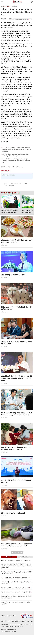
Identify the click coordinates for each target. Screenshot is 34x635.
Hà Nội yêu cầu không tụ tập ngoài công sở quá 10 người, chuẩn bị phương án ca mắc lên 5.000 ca (16, 149)
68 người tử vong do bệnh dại (13, 513)
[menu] (2, 1)
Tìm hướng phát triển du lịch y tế (14, 275)
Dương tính (16, 166)
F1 (22, 166)
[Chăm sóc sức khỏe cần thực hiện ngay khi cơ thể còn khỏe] (17, 226)
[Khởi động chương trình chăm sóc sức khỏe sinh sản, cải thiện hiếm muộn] (17, 399)
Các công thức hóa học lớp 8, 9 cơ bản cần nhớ (14, 588)
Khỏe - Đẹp (6, 6)
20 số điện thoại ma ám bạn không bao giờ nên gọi (15, 577)
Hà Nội (8, 166)
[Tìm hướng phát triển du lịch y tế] (17, 261)
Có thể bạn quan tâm (10, 193)
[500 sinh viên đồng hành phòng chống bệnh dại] (17, 466)
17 (12, 573)
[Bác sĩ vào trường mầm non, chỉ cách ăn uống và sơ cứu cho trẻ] (17, 434)
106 (30, 588)
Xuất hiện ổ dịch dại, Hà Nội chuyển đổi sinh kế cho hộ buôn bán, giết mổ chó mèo (16, 378)
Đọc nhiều (9, 557)
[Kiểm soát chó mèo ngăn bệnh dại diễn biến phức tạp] (17, 293)
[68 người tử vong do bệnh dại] (17, 499)
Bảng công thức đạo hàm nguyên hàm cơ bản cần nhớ (16, 560)
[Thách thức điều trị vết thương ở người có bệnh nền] (17, 328)
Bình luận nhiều (24, 557)
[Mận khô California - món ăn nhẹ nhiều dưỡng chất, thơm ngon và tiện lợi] (17, 530)
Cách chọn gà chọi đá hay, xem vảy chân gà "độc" (15, 592)
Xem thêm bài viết (17, 552)
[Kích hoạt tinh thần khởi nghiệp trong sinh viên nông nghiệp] (10, 201)
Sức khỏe (14, 6)
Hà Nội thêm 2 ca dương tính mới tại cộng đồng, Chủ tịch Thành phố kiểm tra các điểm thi (16, 160)
